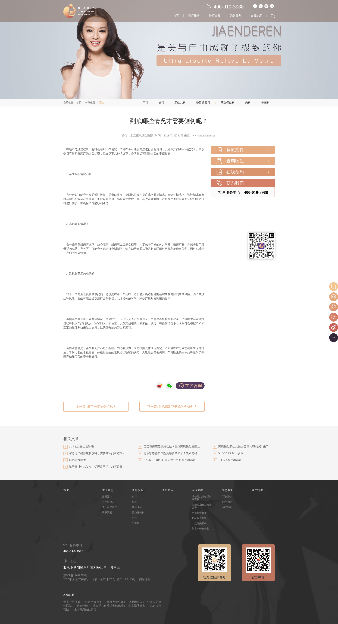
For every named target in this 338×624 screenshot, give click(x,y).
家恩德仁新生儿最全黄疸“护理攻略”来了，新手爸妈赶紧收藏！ (246, 446)
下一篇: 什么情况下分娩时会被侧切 (172, 406)
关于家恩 (107, 490)
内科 (248, 102)
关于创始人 (108, 502)
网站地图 (144, 579)
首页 (176, 15)
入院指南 (227, 507)
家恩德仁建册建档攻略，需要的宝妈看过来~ (96, 453)
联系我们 (235, 183)
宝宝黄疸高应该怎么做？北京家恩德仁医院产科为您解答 (172, 446)
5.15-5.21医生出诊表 (230, 453)
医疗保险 (227, 502)
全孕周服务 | (136, 601)
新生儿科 (180, 102)
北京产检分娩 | (116, 601)
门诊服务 (227, 496)
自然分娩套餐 (77, 459)
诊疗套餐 (214, 15)
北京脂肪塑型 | (137, 605)
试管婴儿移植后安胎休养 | (109, 605)
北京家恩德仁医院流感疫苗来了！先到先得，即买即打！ (172, 453)
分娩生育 (90, 102)
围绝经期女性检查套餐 (202, 506)
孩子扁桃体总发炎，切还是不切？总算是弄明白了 (97, 466)
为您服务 (235, 15)
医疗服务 (194, 15)
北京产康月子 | (94, 601)
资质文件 (235, 149)
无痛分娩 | (83, 605)
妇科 (161, 102)
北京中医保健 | (72, 601)
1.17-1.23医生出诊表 (81, 446)
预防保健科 (228, 102)
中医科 (265, 102)
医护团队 (167, 490)
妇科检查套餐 (199, 518)
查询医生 (235, 161)
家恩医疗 (107, 496)
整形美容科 (203, 102)
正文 (101, 102)
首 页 (66, 490)
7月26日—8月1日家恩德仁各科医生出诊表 (170, 459)
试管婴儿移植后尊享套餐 (202, 498)
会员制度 (256, 15)
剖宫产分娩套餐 (200, 528)
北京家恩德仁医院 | (86, 609)
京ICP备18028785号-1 (76, 575)
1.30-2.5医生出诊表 (230, 459)
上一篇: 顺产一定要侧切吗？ (96, 406)
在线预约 (235, 172)
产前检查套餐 (199, 513)
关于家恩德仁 (109, 507)
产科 (145, 102)
